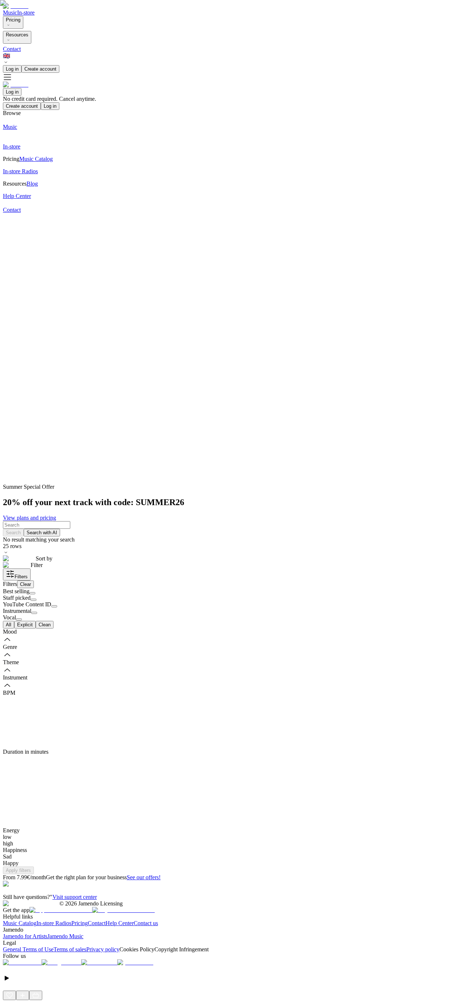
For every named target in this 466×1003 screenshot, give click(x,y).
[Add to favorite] (9, 995)
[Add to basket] (35, 995)
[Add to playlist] (22, 995)
